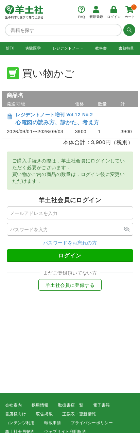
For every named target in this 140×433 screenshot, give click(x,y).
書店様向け (15, 414)
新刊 (10, 48)
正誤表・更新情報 (79, 414)
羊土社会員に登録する (70, 284)
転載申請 (52, 422)
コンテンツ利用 (20, 422)
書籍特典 (126, 48)
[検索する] (128, 30)
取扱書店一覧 (70, 405)
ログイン (70, 255)
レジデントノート (68, 48)
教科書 (101, 48)
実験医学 (33, 48)
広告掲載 (44, 414)
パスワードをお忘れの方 (70, 242)
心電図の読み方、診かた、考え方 (57, 118)
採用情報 (40, 405)
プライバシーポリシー (92, 422)
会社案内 (13, 405)
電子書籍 (101, 405)
